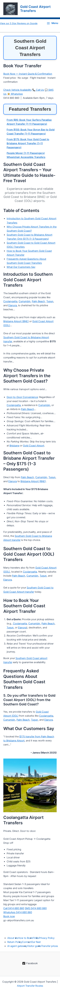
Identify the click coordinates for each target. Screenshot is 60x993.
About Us (12, 938)
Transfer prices (49, 946)
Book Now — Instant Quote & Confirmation (27, 73)
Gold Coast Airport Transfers (35, 9)
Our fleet (36, 942)
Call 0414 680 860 (13, 908)
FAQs (36, 938)
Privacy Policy (46, 938)
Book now (9, 916)
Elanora (12, 305)
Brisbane (14, 445)
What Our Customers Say (21, 267)
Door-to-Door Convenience (22, 397)
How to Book (25, 938)
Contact (26, 942)
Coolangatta (10, 301)
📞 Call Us (38, 89)
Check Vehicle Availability (17, 89)
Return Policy (14, 942)
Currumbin (24, 301)
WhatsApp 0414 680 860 (17, 912)
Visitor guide (34, 946)
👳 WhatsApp (15, 93)
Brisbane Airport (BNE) (16, 321)
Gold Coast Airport (33, 445)
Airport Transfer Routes (30, 985)
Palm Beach (38, 301)
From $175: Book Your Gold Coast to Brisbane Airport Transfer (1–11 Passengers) (28, 143)
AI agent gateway (17, 946)
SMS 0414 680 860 (36, 908)
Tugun (49, 301)
